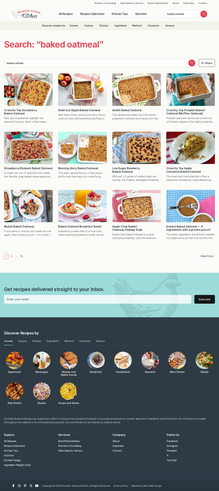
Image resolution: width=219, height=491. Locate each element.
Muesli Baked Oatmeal (19, 226)
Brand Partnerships (158, 3)
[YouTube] (36, 485)
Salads (204, 371)
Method (137, 25)
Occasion (153, 25)
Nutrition (141, 14)
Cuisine (88, 25)
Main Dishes (177, 371)
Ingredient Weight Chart (17, 465)
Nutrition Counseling (105, 3)
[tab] (8, 341)
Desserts (150, 371)
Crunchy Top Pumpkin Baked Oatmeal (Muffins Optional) (185, 111)
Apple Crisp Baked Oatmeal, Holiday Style (127, 228)
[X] (31, 485)
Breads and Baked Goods (69, 373)
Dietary (104, 25)
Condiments (123, 371)
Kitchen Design (12, 460)
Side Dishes (15, 403)
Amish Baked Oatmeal (127, 110)
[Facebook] (13, 485)
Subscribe (188, 3)
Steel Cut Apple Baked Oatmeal (79, 110)
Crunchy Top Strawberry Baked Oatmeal (20, 111)
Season (170, 25)
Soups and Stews (68, 403)
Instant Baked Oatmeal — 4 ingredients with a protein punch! (188, 228)
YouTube (172, 460)
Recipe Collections (92, 14)
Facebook (172, 441)
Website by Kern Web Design (146, 485)
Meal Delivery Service (131, 3)
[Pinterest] (25, 485)
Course (73, 25)
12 (21, 256)
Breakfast (96, 371)
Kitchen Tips (120, 14)
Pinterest (172, 450)
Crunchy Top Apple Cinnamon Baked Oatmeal (183, 170)
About (176, 3)
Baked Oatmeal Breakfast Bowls (79, 226)
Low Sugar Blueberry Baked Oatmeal (126, 170)
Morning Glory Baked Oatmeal (78, 168)
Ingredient (121, 25)
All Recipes (66, 14)
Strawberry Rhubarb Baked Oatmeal (28, 168)
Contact (202, 3)
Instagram (172, 445)
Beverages (41, 371)
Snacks (41, 403)
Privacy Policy (120, 485)
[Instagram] (19, 485)
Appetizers (14, 371)
